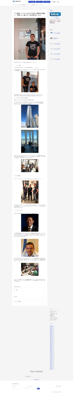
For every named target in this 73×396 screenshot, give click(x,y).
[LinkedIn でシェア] (16, 289)
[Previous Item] (51, 15)
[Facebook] (57, 386)
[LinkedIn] (60, 386)
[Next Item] (59, 15)
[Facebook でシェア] (14, 289)
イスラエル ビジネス (17, 286)
